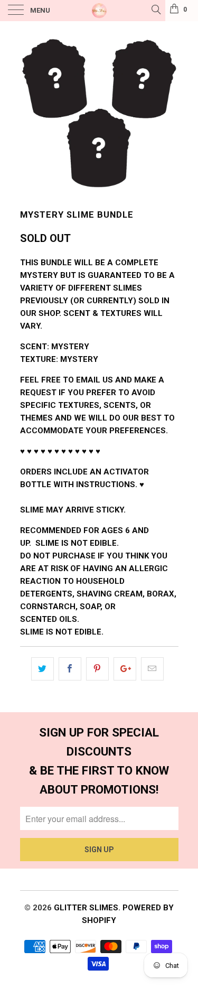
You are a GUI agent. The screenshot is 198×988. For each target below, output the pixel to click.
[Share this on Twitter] (42, 669)
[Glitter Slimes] (99, 10)
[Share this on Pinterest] (97, 669)
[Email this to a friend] (152, 669)
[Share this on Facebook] (70, 669)
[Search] (155, 9)
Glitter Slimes (86, 907)
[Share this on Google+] (125, 669)
